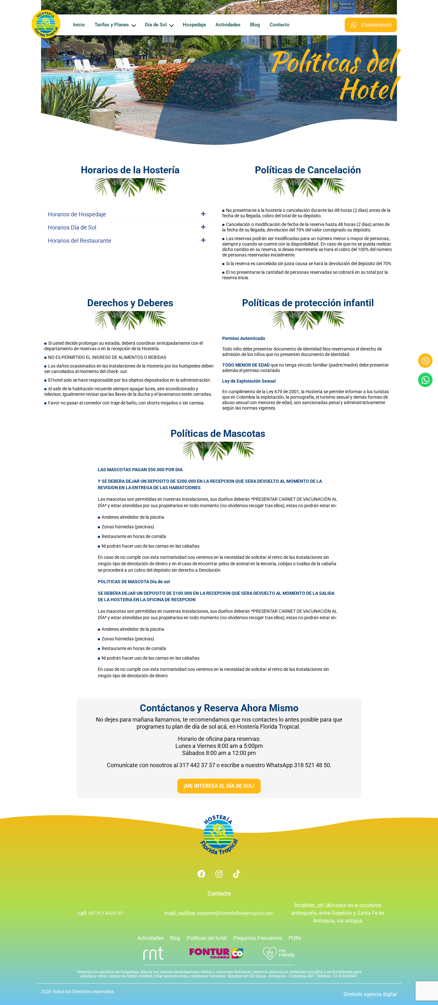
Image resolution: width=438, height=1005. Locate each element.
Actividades (227, 25)
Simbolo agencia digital (370, 994)
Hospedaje (194, 25)
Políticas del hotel (207, 938)
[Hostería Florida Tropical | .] (219, 835)
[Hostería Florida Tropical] (45, 24)
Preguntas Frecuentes (257, 938)
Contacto (280, 25)
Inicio (79, 25)
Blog (255, 25)
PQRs (295, 938)
